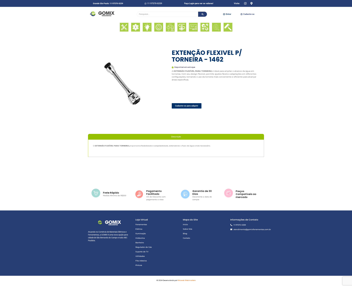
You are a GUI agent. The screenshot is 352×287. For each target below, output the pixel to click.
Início (185, 224)
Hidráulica (140, 238)
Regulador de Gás (143, 247)
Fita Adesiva (141, 261)
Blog (185, 233)
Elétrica (138, 229)
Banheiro (139, 242)
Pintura (138, 265)
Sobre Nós (187, 229)
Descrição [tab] (176, 136)
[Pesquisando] (202, 14)
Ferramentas (141, 224)
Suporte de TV (141, 252)
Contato (186, 238)
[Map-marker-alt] (251, 3)
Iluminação (140, 233)
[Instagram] (245, 3)
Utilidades (140, 256)
